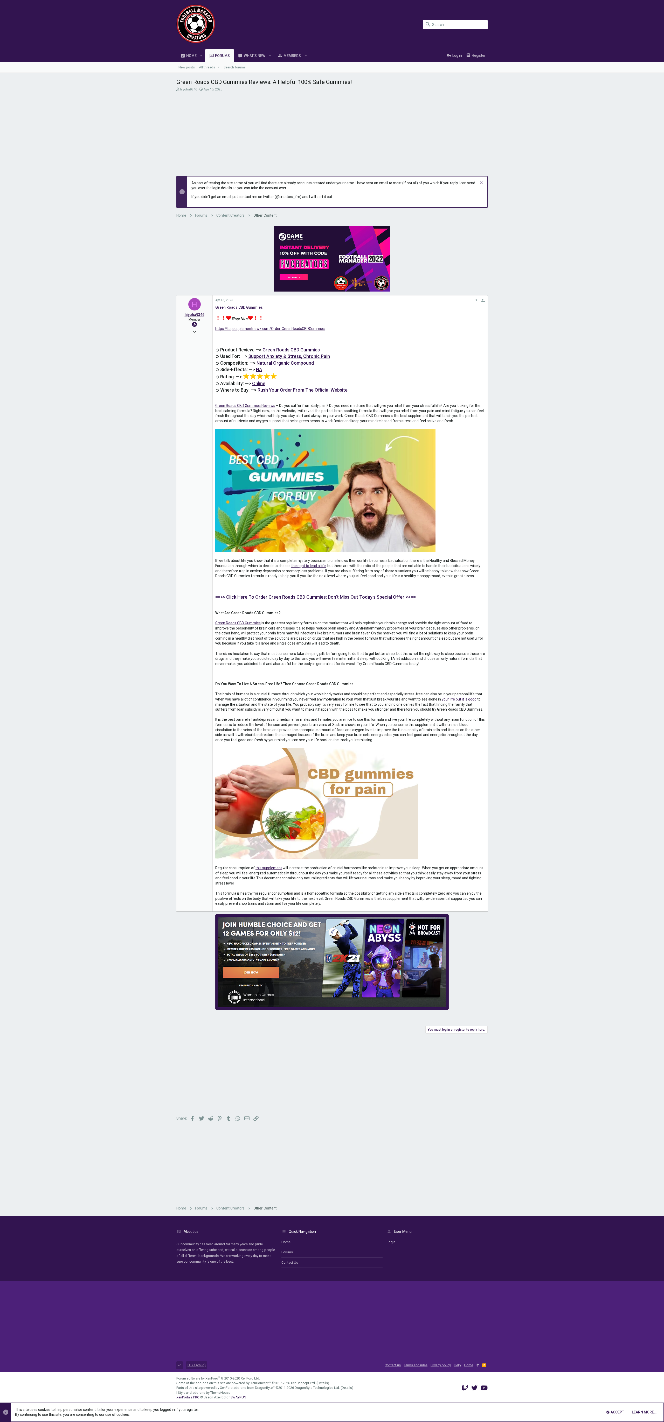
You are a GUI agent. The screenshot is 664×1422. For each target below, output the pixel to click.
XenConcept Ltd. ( (304, 1383)
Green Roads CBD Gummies (238, 623)
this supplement (268, 868)
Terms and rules (415, 1365)
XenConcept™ (260, 1383)
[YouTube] (484, 1388)
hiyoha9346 (188, 89)
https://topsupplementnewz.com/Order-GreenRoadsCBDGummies (270, 329)
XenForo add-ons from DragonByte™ (247, 1388)
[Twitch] (465, 1388)
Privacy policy (441, 1365)
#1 (483, 300)
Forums (287, 1252)
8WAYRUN (238, 1397)
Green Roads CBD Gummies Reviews (245, 406)
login (391, 1242)
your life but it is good (459, 699)
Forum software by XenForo (218, 1378)
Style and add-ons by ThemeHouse (204, 1393)
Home (285, 1242)
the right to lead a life (308, 566)
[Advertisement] (331, 130)
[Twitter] (474, 1388)
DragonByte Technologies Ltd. (317, 1388)
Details (322, 1383)
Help (457, 1365)
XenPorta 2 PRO (187, 1397)
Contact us (289, 1262)
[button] (201, 55)
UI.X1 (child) (197, 1365)
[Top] (478, 1365)
